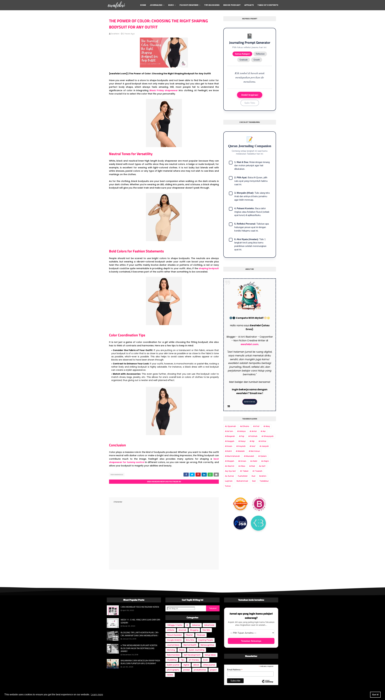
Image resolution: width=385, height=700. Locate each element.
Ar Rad (252, 466)
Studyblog (172, 660)
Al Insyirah (241, 446)
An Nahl (253, 461)
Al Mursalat (249, 456)
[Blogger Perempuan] (259, 504)
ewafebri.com (249, 344)
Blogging (194, 630)
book (205, 660)
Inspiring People (205, 640)
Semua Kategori (242, 54)
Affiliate (170, 630)
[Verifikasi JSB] (240, 523)
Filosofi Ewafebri (174, 635)
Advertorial (209, 625)
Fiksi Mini (206, 630)
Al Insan (228, 446)
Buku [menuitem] (171, 5)
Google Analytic (174, 640)
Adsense (196, 625)
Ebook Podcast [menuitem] (232, 5)
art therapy (194, 660)
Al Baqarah (230, 436)
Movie (182, 650)
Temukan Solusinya (251, 641)
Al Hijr (252, 441)
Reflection (260, 54)
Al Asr (263, 431)
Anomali (182, 630)
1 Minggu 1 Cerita (174, 625)
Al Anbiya (241, 431)
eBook (196, 665)
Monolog (171, 650)
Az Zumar (229, 476)
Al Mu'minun (254, 451)
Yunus (228, 486)
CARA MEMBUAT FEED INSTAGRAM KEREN (140, 606)
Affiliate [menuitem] (249, 5)
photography (173, 670)
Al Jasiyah (264, 446)
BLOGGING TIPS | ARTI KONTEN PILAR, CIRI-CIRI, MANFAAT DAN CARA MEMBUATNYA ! (140, 634)
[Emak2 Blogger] (258, 523)
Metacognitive (207, 645)
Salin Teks (249, 103)
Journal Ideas (173, 645)
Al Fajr (241, 436)
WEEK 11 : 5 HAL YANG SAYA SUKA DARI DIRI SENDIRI (140, 621)
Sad (254, 481)
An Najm (265, 461)
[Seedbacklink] (240, 504)
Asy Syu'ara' (230, 471)
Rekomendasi (117, 474)
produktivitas (200, 670)
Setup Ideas (210, 655)
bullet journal (173, 665)
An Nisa (241, 466)
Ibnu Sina (190, 640)
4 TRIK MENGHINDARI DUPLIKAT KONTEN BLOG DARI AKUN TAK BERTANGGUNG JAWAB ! (139, 648)
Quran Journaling (196, 650)
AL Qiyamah (230, 426)
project (213, 670)
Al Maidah (240, 451)
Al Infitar (262, 441)
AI (187, 625)
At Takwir (244, 471)
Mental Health (190, 645)
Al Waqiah (229, 461)
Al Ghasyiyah (268, 436)
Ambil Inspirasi (249, 95)
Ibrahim (262, 476)
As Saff (262, 466)
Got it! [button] (375, 694)
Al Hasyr (242, 441)
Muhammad (242, 481)
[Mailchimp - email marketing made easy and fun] (267, 684)
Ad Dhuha (244, 426)
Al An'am (229, 431)
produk (186, 670)
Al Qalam (262, 456)
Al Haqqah (229, 441)
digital (186, 665)
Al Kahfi (228, 451)
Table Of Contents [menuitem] (267, 5)
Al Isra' (253, 446)
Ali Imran (242, 461)
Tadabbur (264, 481)
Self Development (192, 655)
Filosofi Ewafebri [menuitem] (189, 5)
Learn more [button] (97, 694)
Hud (253, 476)
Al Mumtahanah (232, 456)
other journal (209, 665)
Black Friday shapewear (163, 90)
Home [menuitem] (143, 5)
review (170, 674)
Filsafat (189, 635)
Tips (183, 660)
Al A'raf (256, 426)
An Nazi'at (229, 466)
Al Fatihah (252, 436)
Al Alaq (266, 426)
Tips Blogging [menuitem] (212, 5)
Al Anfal (253, 431)
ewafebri (115, 33)
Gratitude (244, 60)
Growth (257, 60)
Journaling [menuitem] (156, 5)
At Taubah (257, 471)
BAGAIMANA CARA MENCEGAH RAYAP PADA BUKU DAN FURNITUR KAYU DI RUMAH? (140, 662)
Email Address (234, 669)
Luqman (229, 481)
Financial (201, 635)
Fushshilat (243, 476)
